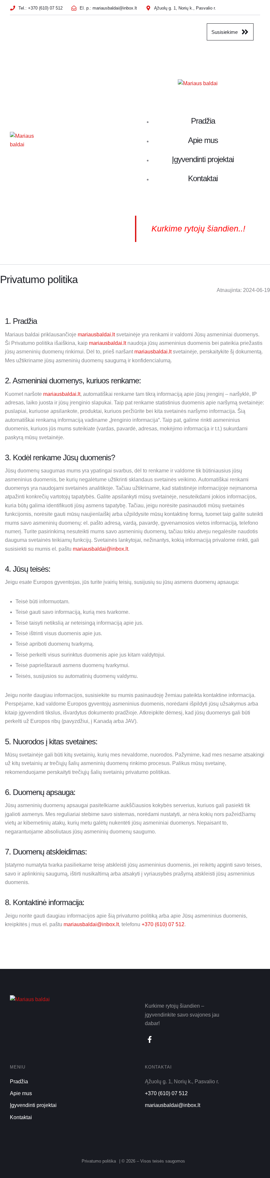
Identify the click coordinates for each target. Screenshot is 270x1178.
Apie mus (21, 1093)
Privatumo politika (99, 1161)
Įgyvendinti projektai (33, 1105)
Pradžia (19, 1081)
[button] (36, 8)
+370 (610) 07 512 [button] (163, 924)
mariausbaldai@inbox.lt (100, 549)
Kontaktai (21, 1117)
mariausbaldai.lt (96, 334)
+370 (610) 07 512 (166, 1093)
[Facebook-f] (149, 1039)
